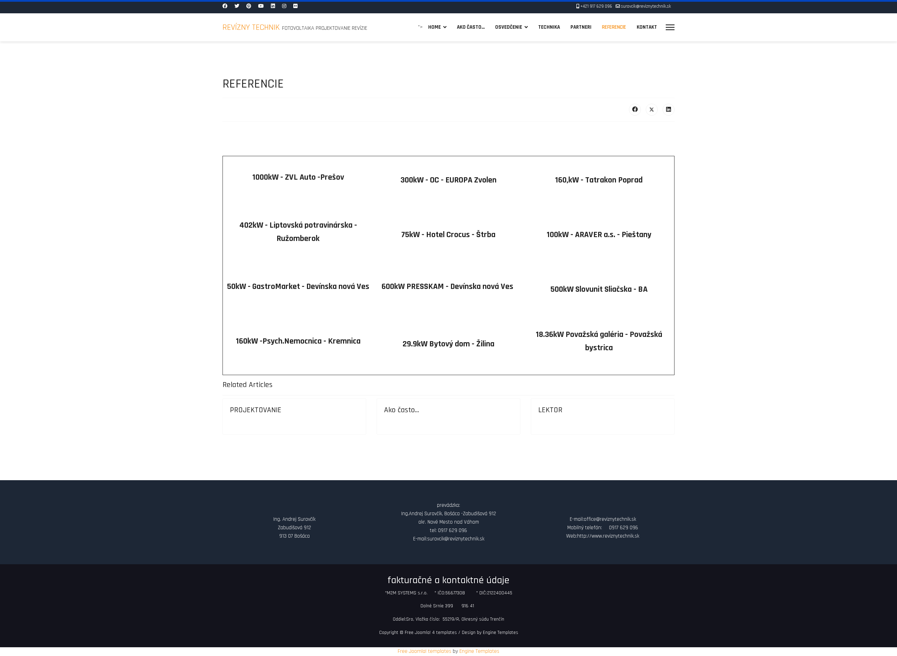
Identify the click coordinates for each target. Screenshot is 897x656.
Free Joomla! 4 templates (431, 632)
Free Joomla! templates (424, 651)
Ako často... (471, 27)
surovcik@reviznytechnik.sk (646, 6)
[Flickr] (295, 6)
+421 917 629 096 (596, 6)
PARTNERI (580, 27)
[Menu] (670, 27)
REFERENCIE (614, 27)
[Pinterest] (248, 6)
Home (434, 27)
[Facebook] (224, 6)
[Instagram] (284, 6)
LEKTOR (550, 410)
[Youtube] (261, 6)
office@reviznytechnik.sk (610, 519)
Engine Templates (500, 632)
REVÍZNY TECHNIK (252, 27)
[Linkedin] (273, 6)
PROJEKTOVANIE (255, 410)
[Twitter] (236, 6)
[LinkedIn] (669, 110)
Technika (549, 27)
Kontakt (647, 27)
